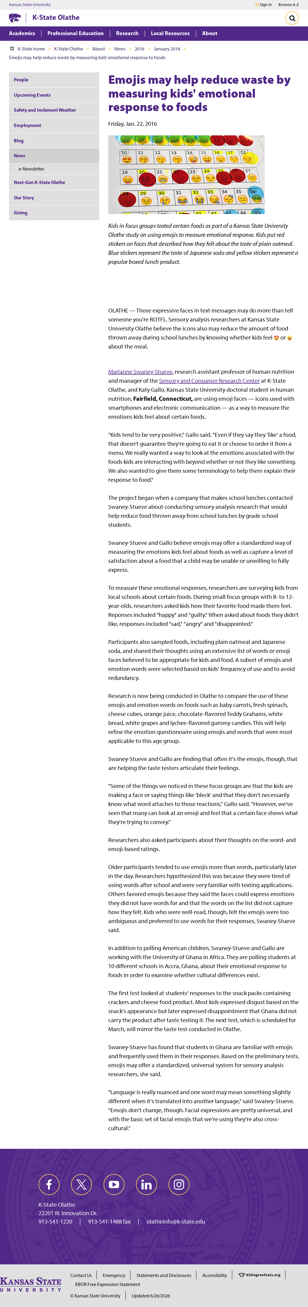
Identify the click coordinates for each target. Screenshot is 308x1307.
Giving (20, 213)
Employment (27, 125)
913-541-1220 (55, 1221)
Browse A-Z (289, 4)
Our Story (24, 198)
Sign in (266, 4)
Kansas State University (30, 4)
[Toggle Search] (292, 18)
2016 (139, 49)
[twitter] (81, 1184)
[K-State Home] (15, 18)
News (119, 49)
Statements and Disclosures (164, 1275)
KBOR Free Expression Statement (107, 1284)
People (21, 80)
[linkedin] (146, 1184)
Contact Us (81, 1275)
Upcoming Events (32, 95)
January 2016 (167, 49)
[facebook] (49, 1184)
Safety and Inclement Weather (45, 110)
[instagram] (178, 1184)
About (98, 49)
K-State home (31, 49)
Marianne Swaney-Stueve (140, 371)
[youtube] (114, 1184)
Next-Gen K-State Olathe (39, 182)
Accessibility (214, 1275)
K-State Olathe (56, 17)
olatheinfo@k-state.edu (175, 1221)
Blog (18, 140)
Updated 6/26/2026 (151, 1296)
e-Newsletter (31, 169)
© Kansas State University (95, 1296)
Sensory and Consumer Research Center (209, 380)
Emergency (114, 1275)
